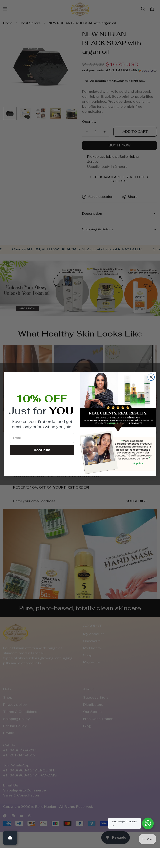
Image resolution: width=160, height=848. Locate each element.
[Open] (10, 838)
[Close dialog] (151, 377)
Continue (42, 449)
